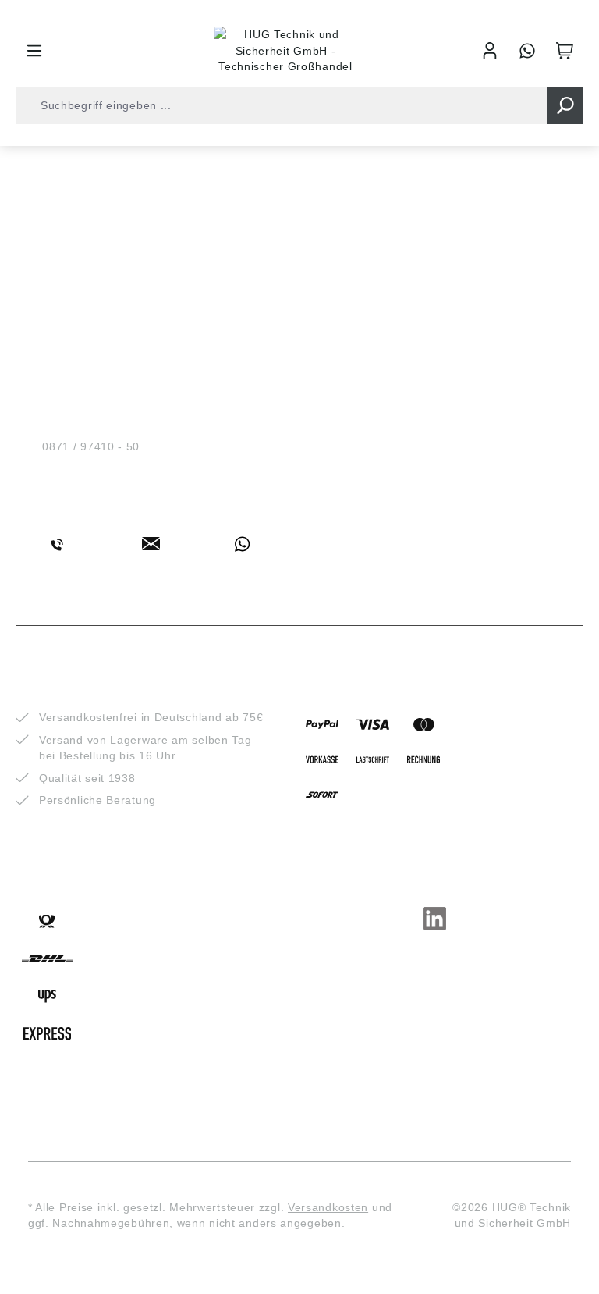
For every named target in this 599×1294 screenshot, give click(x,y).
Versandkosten (328, 1207)
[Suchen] (565, 105)
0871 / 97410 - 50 (91, 446)
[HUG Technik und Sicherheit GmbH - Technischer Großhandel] (285, 51)
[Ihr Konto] (490, 50)
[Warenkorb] (564, 50)
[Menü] (34, 50)
